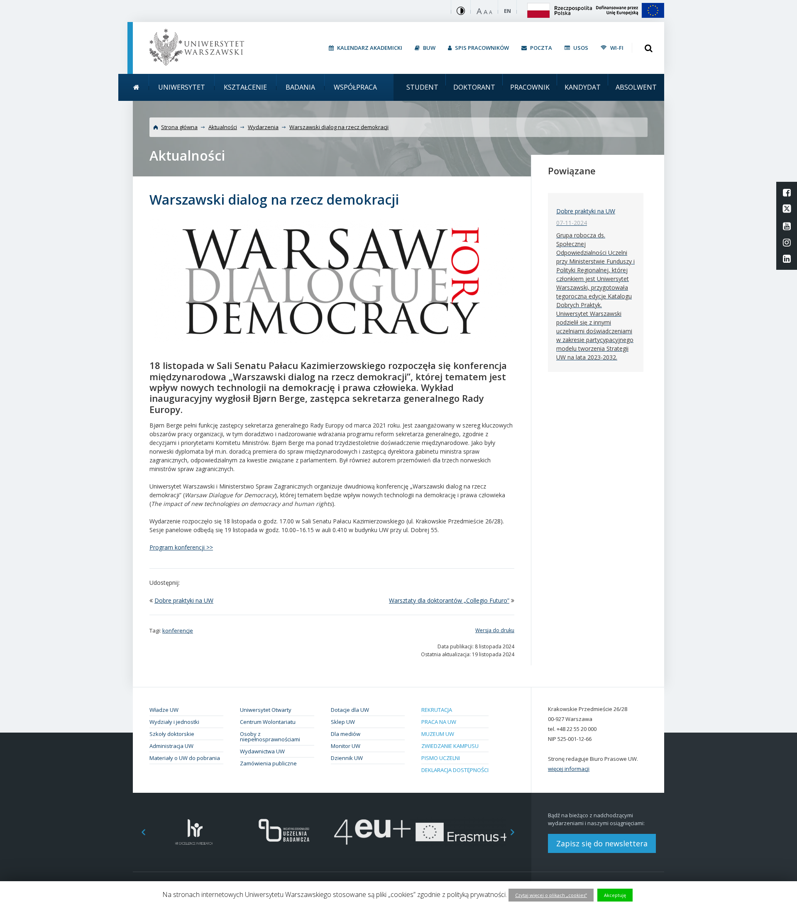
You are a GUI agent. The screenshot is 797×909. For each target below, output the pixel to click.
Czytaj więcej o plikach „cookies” (551, 895)
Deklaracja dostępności (455, 770)
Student (422, 87)
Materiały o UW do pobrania (184, 758)
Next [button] (517, 832)
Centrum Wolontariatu (268, 722)
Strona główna (179, 127)
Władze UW (163, 710)
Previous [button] (139, 832)
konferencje (177, 630)
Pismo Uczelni (440, 758)
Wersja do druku (494, 630)
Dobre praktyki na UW (183, 600)
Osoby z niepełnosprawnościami (270, 736)
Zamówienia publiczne (268, 763)
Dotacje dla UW (350, 710)
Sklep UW (343, 722)
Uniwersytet (181, 87)
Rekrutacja (436, 710)
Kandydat (583, 87)
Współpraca (355, 87)
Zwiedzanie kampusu (450, 746)
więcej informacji (568, 768)
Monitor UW (345, 746)
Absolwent (636, 87)
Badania (300, 87)
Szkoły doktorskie (171, 734)
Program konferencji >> (181, 547)
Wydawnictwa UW (262, 751)
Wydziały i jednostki (174, 722)
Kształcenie (245, 87)
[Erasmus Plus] (461, 832)
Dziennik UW (347, 758)
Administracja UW (171, 746)
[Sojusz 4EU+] (372, 832)
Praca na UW (438, 722)
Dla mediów (345, 734)
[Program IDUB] (283, 832)
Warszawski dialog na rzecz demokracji (339, 127)
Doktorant (474, 87)
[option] (194, 832)
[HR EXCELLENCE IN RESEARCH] (194, 832)
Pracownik (530, 87)
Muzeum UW (437, 734)
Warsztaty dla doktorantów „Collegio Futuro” (449, 600)
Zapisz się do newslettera (602, 843)
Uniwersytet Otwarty (265, 710)
